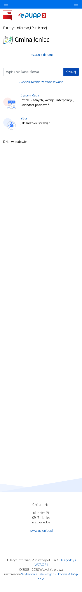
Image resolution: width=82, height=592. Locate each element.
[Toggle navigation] (76, 4)
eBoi (24, 118)
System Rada (30, 95)
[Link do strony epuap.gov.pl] (32, 15)
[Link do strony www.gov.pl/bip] (10, 15)
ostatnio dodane (42, 55)
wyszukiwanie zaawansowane (42, 82)
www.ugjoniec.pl (41, 530)
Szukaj (71, 72)
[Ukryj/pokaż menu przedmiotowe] (5, 4)
